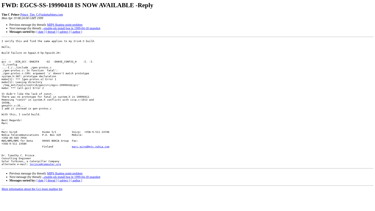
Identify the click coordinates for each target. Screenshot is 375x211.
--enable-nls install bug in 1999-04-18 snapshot (71, 28)
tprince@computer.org (45, 164)
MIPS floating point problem (64, 24)
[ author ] (76, 31)
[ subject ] (64, 31)
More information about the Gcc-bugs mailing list (32, 189)
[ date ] (41, 31)
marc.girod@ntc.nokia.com (90, 146)
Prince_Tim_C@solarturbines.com (41, 14)
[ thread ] (51, 31)
